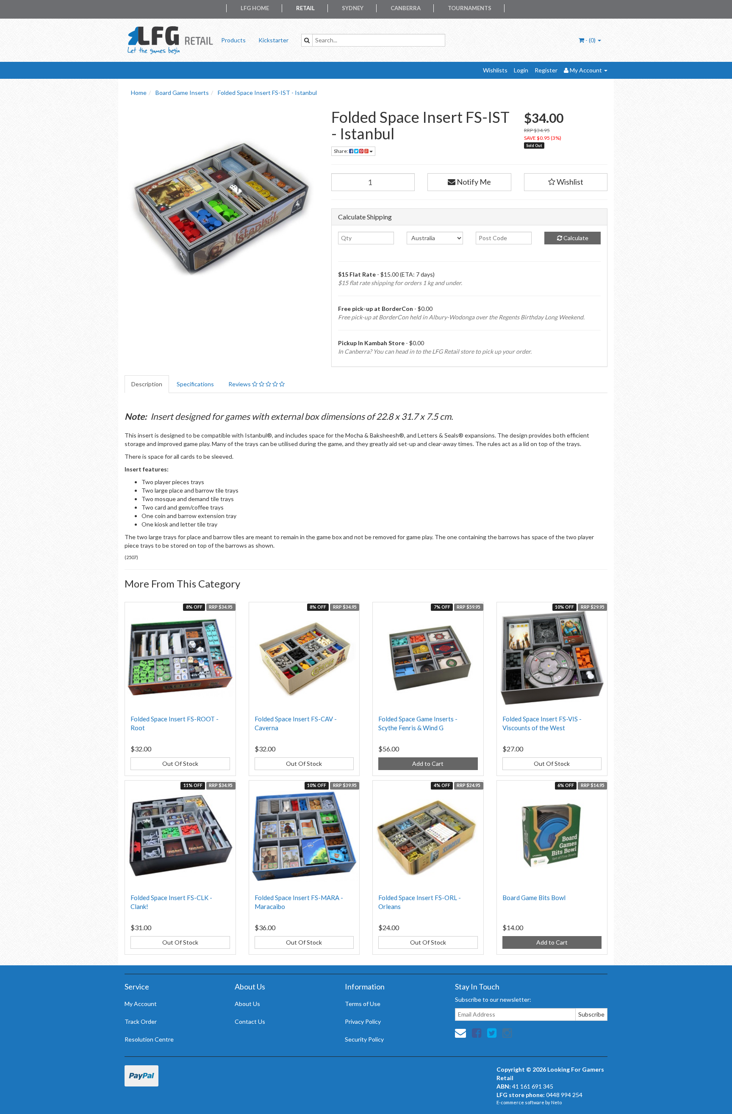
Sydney (352, 8)
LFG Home (255, 8)
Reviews (240, 384)
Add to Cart (428, 763)
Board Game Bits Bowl (534, 897)
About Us (247, 1003)
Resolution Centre (149, 1039)
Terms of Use (362, 1003)
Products (233, 40)
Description (146, 384)
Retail (305, 8)
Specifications (195, 384)
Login (521, 70)
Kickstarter (273, 40)
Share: (341, 151)
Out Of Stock (180, 763)
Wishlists (495, 70)
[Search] (307, 40)
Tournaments (469, 8)
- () (590, 40)
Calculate (575, 237)
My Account (141, 1003)
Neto (556, 1102)
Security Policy (364, 1039)
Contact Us (250, 1021)
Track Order (141, 1021)
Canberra (406, 8)
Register (546, 70)
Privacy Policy (363, 1021)
